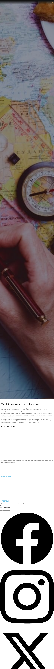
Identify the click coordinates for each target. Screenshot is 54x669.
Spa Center (4, 488)
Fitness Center (5, 494)
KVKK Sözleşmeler (6, 497)
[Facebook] (27, 565)
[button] (52, 2)
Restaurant (4, 479)
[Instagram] (27, 627)
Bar (2, 482)
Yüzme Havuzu (5, 491)
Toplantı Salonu (5, 485)
